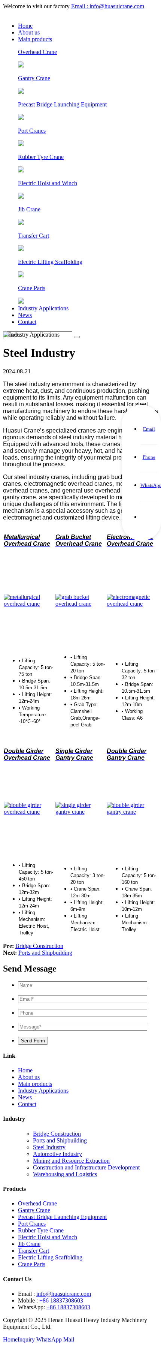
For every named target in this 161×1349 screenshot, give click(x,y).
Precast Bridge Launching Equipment (62, 1217)
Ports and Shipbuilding (45, 952)
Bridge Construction (39, 946)
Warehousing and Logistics (65, 1174)
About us (29, 32)
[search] (77, 337)
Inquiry (26, 1339)
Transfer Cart (33, 1250)
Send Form (33, 1041)
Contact (27, 322)
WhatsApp (49, 1339)
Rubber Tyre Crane (41, 1230)
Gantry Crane (34, 1210)
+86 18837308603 (61, 1300)
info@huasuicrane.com (63, 1294)
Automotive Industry (57, 1154)
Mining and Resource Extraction (71, 1160)
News (25, 315)
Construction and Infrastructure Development (86, 1167)
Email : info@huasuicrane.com (107, 6)
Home (25, 25)
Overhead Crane (37, 1203)
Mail (68, 1339)
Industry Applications (43, 308)
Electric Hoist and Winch (47, 1237)
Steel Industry (49, 1147)
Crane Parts (31, 1264)
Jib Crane (29, 1244)
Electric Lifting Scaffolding (50, 1257)
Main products (35, 39)
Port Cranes (32, 1223)
